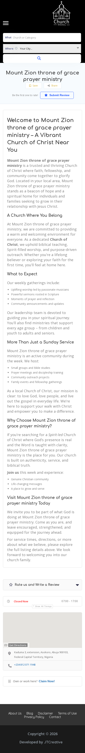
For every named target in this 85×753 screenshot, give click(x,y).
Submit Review (59, 95)
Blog (29, 713)
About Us (15, 713)
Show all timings (43, 606)
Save (35, 85)
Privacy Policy (34, 717)
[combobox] (42, 48)
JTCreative (53, 742)
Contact (55, 717)
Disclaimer (45, 713)
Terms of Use (67, 713)
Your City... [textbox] (26, 48)
